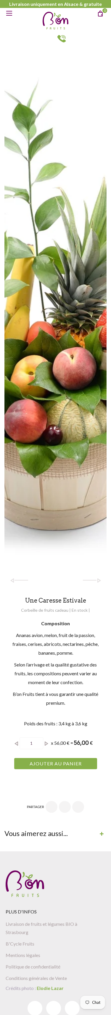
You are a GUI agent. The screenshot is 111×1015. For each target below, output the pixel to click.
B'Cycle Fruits (20, 943)
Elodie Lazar (50, 988)
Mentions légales (23, 955)
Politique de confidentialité (33, 966)
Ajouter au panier (56, 763)
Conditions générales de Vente (36, 978)
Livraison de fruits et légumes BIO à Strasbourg (41, 928)
